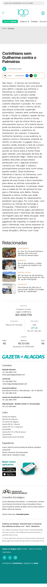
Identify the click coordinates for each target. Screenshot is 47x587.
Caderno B (24, 21)
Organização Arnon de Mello (13, 437)
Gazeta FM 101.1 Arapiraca (12, 427)
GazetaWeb (6, 429)
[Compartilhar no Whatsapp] (35, 75)
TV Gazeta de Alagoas (10, 422)
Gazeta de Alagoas (9, 417)
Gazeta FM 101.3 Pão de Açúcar (14, 432)
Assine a (10, 21)
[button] (43, 13)
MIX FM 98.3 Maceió (9, 419)
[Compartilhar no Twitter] (31, 75)
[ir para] (28, 468)
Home (4, 28)
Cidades (34, 21)
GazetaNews (7, 434)
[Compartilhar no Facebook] (27, 75)
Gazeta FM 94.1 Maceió (11, 424)
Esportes (11, 28)
